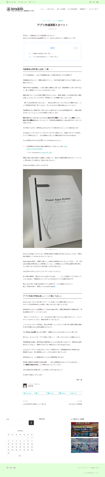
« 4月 (19, 455)
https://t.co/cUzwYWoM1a (35, 149)
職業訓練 (60, 20)
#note (65, 146)
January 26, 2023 (46, 152)
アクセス (33, 2)
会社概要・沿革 (94, 467)
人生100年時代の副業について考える (34, 404)
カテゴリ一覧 (92, 9)
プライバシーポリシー (83, 467)
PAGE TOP (101, 461)
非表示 (75, 48)
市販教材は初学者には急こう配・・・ (43, 53)
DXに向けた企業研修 (75, 404)
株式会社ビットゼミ (93, 472)
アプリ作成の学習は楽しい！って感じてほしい (46, 57)
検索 (8, 419)
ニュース (54, 20)
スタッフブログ (46, 20)
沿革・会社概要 (61, 9)
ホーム (42, 9)
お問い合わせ (23, 2)
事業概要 (82, 9)
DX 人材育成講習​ (72, 9)
